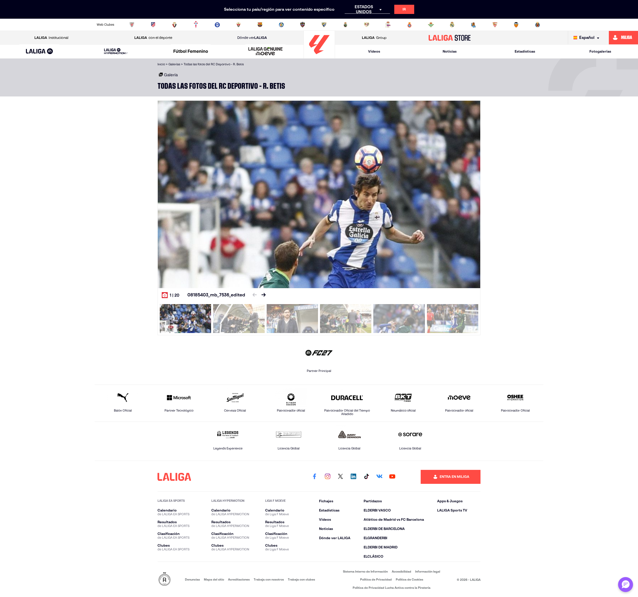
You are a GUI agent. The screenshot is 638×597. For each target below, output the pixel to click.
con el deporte (153, 38)
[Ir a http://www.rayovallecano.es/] (366, 24)
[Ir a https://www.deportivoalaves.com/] (217, 24)
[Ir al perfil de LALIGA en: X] (340, 476)
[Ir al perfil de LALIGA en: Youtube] (392, 476)
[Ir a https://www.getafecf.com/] (281, 24)
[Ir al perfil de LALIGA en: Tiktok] (366, 476)
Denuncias (192, 579)
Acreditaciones (239, 579)
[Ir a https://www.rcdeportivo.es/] (388, 24)
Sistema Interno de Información (365, 571)
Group (374, 38)
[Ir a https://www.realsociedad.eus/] (473, 24)
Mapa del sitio (214, 579)
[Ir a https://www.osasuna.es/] (174, 24)
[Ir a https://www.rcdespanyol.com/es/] (409, 24)
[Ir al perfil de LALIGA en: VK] (379, 476)
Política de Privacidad (376, 579)
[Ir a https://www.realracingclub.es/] (345, 24)
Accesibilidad (401, 571)
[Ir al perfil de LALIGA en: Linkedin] (353, 476)
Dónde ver (252, 38)
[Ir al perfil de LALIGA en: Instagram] (327, 476)
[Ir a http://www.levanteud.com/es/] (302, 24)
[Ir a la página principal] (319, 56)
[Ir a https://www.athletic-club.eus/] (132, 24)
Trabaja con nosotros (269, 579)
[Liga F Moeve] (191, 51)
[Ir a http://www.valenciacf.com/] (516, 24)
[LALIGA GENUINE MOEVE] (266, 51)
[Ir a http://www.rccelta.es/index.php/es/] (196, 24)
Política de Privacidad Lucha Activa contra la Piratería (391, 587)
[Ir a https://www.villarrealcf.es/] (537, 24)
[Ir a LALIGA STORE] (449, 37)
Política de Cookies (409, 579)
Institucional (51, 38)
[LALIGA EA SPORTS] (39, 51)
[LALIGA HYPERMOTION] (116, 51)
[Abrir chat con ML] (625, 584)
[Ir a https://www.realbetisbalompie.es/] (431, 24)
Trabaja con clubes (301, 579)
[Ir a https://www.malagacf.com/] (324, 24)
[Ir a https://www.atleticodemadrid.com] (153, 24)
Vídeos (374, 51)
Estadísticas (525, 51)
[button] (39, 51)
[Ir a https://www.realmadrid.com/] (452, 24)
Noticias (450, 51)
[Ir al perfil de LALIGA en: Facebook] (314, 476)
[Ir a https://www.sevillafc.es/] (495, 24)
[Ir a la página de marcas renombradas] (164, 579)
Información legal (427, 571)
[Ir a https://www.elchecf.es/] (238, 24)
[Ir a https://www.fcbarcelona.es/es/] (260, 24)
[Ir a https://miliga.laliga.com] (623, 37)
